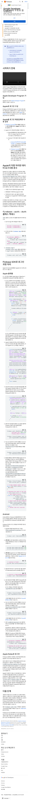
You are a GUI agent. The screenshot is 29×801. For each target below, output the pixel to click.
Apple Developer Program (17, 100)
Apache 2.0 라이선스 (5, 723)
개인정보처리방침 (7, 794)
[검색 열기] (20, 1)
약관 (2, 794)
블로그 (2, 749)
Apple (20, 112)
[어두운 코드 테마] (23, 225)
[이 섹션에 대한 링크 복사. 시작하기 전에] (16, 68)
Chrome (3, 783)
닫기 (14, 18)
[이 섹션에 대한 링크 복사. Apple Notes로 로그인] (21, 654)
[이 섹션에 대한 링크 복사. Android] (10, 514)
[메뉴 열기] (2, 1)
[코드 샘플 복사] (25, 225)
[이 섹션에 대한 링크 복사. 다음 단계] (12, 691)
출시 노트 (3, 768)
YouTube (3, 756)
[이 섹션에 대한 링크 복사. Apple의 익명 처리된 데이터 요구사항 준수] (18, 168)
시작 (14, 21)
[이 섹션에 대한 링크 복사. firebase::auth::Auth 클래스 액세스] (16, 214)
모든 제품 (3, 789)
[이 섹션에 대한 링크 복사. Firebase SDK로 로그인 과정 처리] (12, 264)
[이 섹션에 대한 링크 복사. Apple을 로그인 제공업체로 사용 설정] (9, 122)
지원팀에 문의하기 (4, 762)
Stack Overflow (4, 764)
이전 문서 (3, 772)
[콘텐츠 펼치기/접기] (4, 36)
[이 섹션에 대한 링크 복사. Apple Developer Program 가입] (5, 98)
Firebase (3, 785)
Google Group (4, 766)
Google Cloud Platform (6, 787)
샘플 (2, 740)
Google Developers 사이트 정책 (7, 725)
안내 (2, 735)
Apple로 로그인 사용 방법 (12, 58)
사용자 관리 (23, 708)
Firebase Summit (4, 752)
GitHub (2, 744)
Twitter (2, 754)
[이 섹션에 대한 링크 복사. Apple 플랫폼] (14, 274)
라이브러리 (3, 742)
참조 (2, 737)
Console (9, 124)
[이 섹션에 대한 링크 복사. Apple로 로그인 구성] (19, 106)
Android (5, 114)
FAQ (2, 770)
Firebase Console (15, 149)
